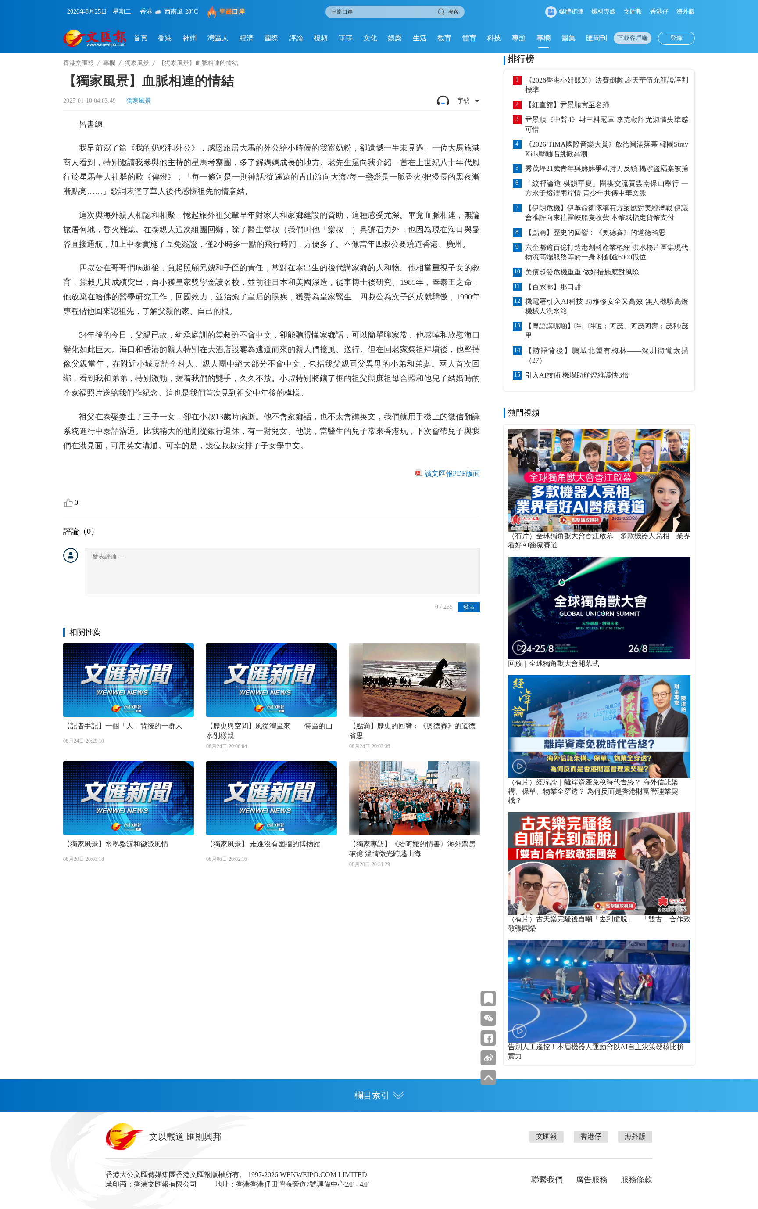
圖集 (568, 38)
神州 (190, 38)
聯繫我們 (547, 1179)
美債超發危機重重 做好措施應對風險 (582, 272)
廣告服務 (592, 1179)
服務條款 (636, 1179)
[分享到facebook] (488, 1038)
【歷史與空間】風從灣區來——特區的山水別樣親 (269, 730)
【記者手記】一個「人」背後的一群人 (122, 726)
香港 (165, 38)
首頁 (140, 38)
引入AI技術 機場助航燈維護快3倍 (577, 375)
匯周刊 (596, 38)
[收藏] (488, 998)
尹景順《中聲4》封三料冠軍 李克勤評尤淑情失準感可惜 (606, 124)
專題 (519, 38)
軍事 (346, 38)
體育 (469, 38)
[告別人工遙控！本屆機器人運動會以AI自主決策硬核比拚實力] (599, 991)
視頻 (321, 38)
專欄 (543, 38)
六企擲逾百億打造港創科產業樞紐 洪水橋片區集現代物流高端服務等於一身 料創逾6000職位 (606, 252)
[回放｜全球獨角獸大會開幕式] (599, 608)
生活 (420, 38)
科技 (494, 38)
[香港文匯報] (95, 38)
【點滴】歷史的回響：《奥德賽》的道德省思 (412, 730)
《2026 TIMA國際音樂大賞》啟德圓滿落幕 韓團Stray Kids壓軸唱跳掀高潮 (606, 149)
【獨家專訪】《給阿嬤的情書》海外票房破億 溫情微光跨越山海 (412, 848)
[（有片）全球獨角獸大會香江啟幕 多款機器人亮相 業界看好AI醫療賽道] (599, 480)
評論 (296, 38)
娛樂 (395, 38)
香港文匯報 (78, 63)
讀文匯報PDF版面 (452, 473)
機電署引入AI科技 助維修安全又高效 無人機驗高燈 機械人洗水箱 (606, 306)
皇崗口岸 (232, 11)
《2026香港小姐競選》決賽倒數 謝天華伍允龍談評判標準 (606, 85)
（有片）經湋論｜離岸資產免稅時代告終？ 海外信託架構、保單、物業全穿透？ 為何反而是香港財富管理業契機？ (593, 791)
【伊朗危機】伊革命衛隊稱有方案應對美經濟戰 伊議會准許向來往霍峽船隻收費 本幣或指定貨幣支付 (606, 212)
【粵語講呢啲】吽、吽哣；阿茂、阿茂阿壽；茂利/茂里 (606, 330)
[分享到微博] (488, 1057)
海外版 (685, 11)
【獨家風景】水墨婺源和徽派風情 (115, 844)
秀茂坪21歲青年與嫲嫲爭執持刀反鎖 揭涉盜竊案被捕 (606, 168)
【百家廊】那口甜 (553, 287)
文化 (370, 38)
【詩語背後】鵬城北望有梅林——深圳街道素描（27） (606, 355)
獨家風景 (137, 63)
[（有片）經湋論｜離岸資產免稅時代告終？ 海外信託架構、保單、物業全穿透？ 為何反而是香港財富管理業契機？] (599, 726)
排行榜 (521, 59)
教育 (444, 38)
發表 (469, 607)
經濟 (247, 38)
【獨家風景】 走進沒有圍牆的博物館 (263, 844)
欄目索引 (372, 1095)
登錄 (676, 38)
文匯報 (633, 11)
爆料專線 (603, 11)
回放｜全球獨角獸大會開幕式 (553, 663)
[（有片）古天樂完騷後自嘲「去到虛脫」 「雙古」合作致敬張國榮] (599, 863)
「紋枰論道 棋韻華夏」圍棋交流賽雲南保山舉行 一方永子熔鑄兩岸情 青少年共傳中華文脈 (606, 188)
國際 (271, 38)
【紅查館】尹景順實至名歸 (567, 104)
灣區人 (218, 38)
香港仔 (659, 11)
